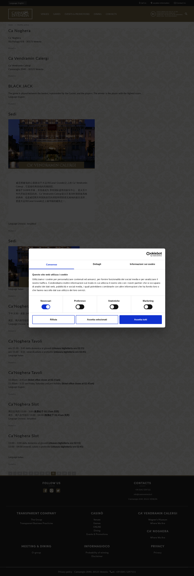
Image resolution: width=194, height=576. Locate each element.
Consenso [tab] (51, 264)
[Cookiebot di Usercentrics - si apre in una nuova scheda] (148, 254)
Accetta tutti (140, 319)
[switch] (80, 306)
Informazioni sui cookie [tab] (142, 264)
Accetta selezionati (97, 319)
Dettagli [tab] (97, 264)
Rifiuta (53, 319)
